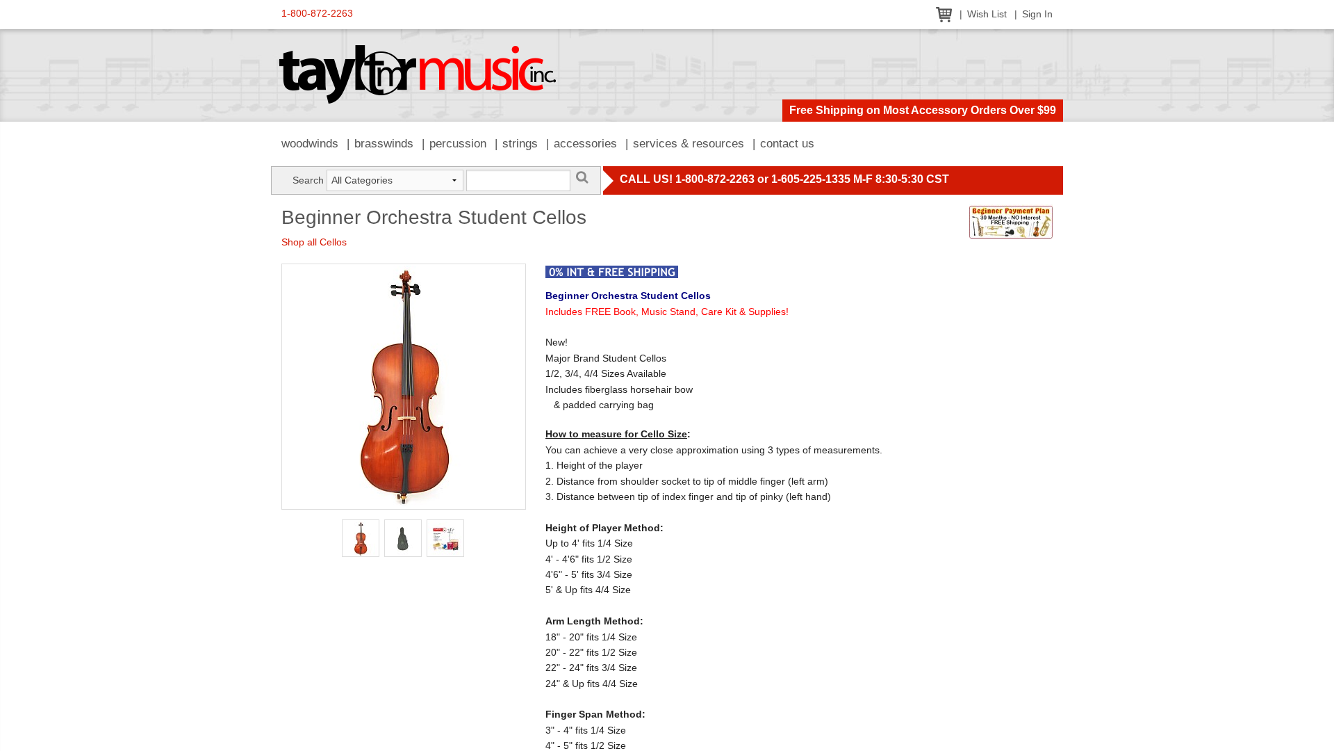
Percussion (457, 143)
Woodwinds (309, 143)
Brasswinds (383, 143)
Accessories (585, 143)
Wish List (987, 14)
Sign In (1037, 14)
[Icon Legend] (611, 270)
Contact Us (787, 143)
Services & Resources (688, 143)
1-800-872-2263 (317, 13)
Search (308, 180)
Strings (520, 143)
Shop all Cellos (314, 242)
